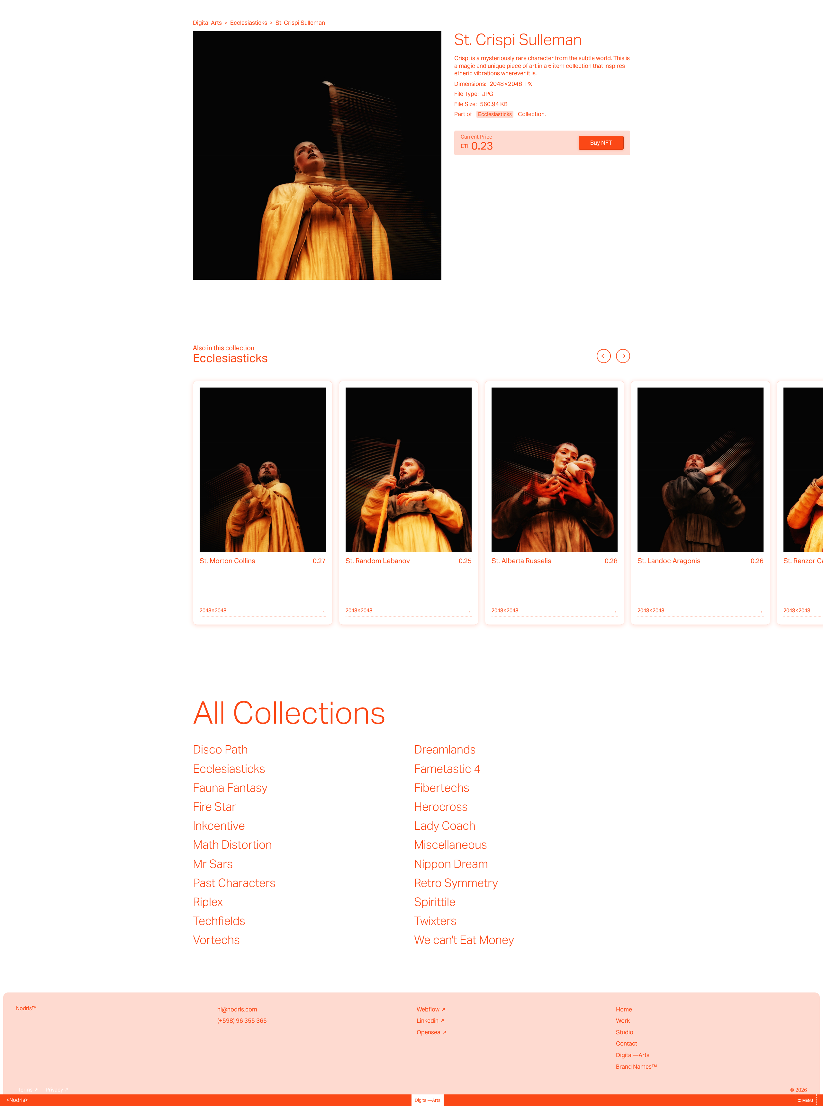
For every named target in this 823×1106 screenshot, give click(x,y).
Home (624, 1009)
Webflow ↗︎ (431, 1009)
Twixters (435, 920)
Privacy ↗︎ (57, 1090)
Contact (626, 1043)
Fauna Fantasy (230, 787)
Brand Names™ (636, 1066)
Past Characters (234, 882)
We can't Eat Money (464, 939)
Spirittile (435, 901)
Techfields (219, 920)
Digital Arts (207, 23)
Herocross (441, 806)
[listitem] (262, 503)
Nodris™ (26, 1008)
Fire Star (214, 806)
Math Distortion (232, 844)
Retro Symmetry (456, 882)
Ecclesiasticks (248, 23)
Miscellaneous (450, 844)
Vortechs (216, 939)
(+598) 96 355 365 (242, 1020)
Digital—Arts (632, 1055)
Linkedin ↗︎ (431, 1020)
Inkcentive (219, 825)
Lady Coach (444, 825)
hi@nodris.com (237, 1009)
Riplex (208, 901)
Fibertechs (441, 787)
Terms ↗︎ (28, 1090)
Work (623, 1020)
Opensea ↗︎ (432, 1032)
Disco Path (220, 749)
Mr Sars (213, 863)
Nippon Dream (451, 863)
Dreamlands (445, 749)
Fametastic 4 (447, 768)
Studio (624, 1032)
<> (17, 1100)
